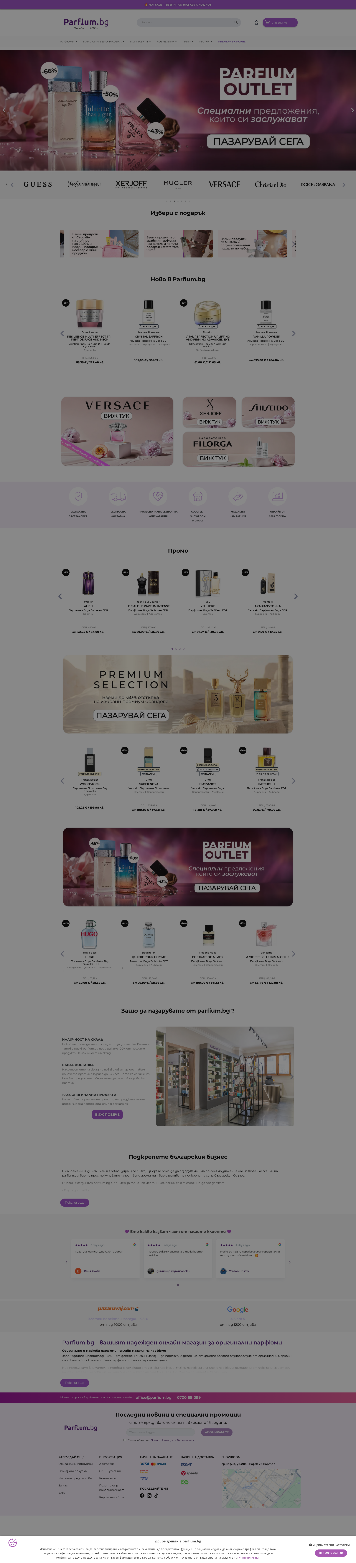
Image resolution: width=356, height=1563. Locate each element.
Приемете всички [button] (331, 1552)
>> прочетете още (249, 1557)
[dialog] (178, 1549)
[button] (331, 1545)
